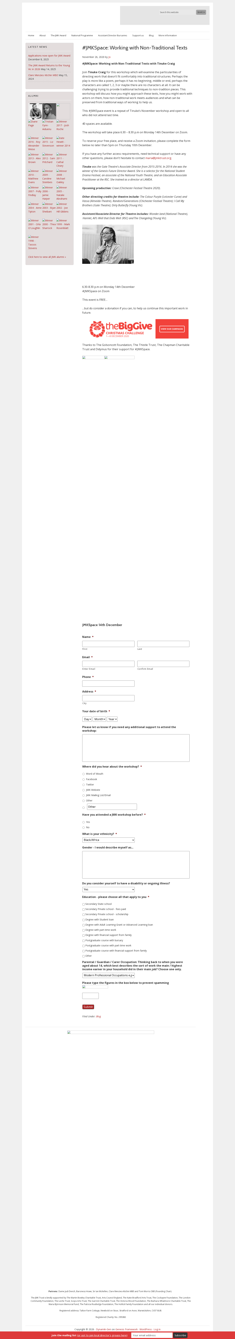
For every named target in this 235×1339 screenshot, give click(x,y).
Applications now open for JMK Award (49, 55)
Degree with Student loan (99, 919)
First (84, 648)
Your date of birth (96, 711)
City (84, 703)
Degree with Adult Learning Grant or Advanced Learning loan (119, 924)
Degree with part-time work (100, 929)
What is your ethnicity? (99, 834)
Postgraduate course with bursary (104, 940)
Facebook (91, 779)
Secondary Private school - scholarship (106, 914)
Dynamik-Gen (103, 1329)
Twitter (90, 784)
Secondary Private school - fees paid (105, 909)
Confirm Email (145, 668)
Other (89, 800)
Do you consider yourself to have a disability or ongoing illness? (126, 883)
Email (87, 657)
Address (89, 691)
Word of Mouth (94, 773)
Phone (88, 677)
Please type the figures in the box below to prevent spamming (125, 983)
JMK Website (93, 789)
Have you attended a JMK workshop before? (114, 815)
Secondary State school (98, 903)
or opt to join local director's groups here (102, 1335)
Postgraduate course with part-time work (108, 945)
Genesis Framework (126, 1329)
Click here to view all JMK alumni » (47, 256)
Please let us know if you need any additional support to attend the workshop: (129, 729)
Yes (88, 822)
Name (88, 637)
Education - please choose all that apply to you (115, 897)
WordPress (146, 1329)
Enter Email (88, 668)
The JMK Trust (65, 15)
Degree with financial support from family (108, 935)
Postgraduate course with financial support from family (116, 950)
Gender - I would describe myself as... (107, 847)
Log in (157, 1329)
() (89, 1335)
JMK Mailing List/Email (98, 795)
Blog (98, 1016)
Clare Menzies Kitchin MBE (43, 75)
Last (139, 648)
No (87, 827)
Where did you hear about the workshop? (112, 766)
